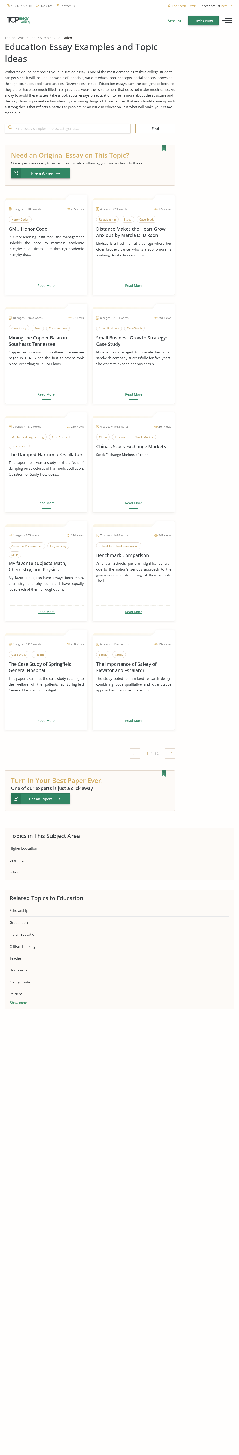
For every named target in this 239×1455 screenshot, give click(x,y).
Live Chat (45, 6)
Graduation (19, 922)
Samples (46, 38)
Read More (46, 285)
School (15, 872)
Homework (19, 970)
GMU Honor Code (28, 229)
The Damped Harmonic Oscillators (46, 454)
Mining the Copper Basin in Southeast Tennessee (38, 341)
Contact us (67, 6)
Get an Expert (40, 799)
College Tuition (21, 982)
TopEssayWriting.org (21, 38)
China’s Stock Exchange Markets (131, 446)
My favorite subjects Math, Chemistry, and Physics (37, 566)
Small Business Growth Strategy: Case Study (131, 341)
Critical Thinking (22, 946)
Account (174, 20)
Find (155, 128)
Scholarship (19, 910)
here (224, 6)
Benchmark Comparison (122, 555)
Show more (18, 1003)
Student (16, 994)
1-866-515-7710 (21, 6)
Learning (17, 860)
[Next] (170, 754)
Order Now (203, 20)
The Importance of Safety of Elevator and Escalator (126, 667)
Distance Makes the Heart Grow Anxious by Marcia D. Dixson (131, 232)
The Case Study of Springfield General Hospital (40, 667)
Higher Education (23, 848)
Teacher (16, 958)
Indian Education (23, 934)
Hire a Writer (42, 173)
